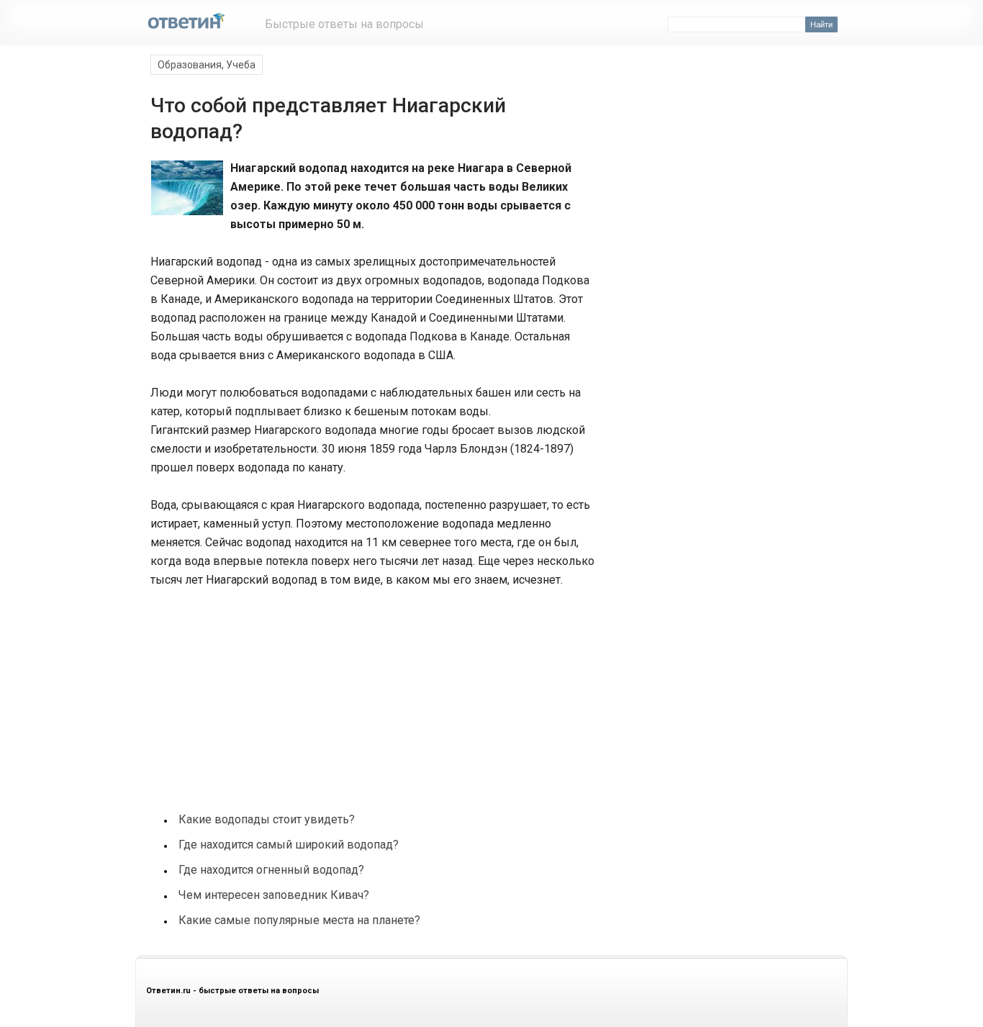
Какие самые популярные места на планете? (299, 920)
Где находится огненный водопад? (271, 870)
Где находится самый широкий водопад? (288, 844)
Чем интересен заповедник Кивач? (273, 895)
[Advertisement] (257, 692)
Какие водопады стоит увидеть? (266, 819)
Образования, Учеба (206, 65)
